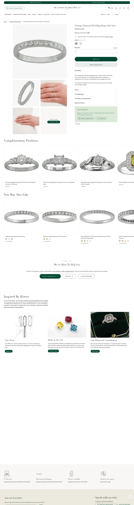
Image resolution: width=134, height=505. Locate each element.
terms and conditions (94, 271)
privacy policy (85, 271)
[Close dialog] (104, 239)
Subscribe (86, 264)
